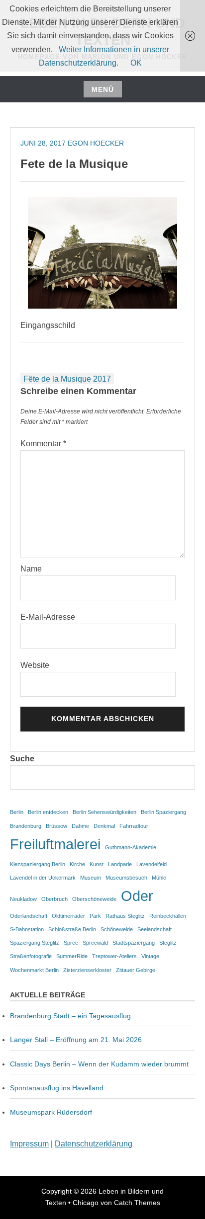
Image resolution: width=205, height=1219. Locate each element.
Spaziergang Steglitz (34, 943)
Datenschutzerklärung (93, 1143)
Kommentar (43, 443)
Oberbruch (54, 899)
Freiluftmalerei (55, 844)
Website (34, 665)
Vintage (150, 956)
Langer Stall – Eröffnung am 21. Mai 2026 (76, 1040)
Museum (90, 878)
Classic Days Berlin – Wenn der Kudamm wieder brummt (99, 1064)
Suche (22, 758)
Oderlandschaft (28, 916)
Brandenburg (25, 826)
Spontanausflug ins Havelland (56, 1088)
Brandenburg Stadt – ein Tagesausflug (70, 1016)
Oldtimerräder (68, 916)
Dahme (80, 826)
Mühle (159, 878)
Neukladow (23, 899)
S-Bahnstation (27, 929)
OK (136, 63)
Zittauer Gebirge (135, 970)
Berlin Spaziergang (163, 812)
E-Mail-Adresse (47, 617)
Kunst (96, 864)
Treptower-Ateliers (114, 956)
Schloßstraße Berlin (72, 929)
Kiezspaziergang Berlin (37, 864)
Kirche (77, 864)
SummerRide (72, 956)
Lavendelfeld (151, 864)
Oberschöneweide (94, 899)
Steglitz (168, 943)
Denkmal (104, 826)
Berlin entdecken (48, 812)
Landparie (120, 864)
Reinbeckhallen (167, 916)
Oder (137, 896)
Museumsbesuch (126, 878)
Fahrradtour (133, 826)
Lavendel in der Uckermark (43, 878)
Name (31, 569)
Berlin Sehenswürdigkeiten (104, 812)
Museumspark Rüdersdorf (52, 1112)
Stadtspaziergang (133, 943)
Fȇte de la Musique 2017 (67, 379)
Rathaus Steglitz (125, 916)
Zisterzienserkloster (87, 970)
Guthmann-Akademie (130, 847)
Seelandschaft (154, 929)
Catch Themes (137, 1203)
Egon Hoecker (96, 143)
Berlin (16, 812)
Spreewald (95, 943)
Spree (71, 943)
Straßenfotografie (31, 956)
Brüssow (56, 826)
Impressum (29, 1143)
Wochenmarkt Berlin (34, 970)
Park (95, 916)
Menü (103, 89)
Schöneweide (117, 929)
